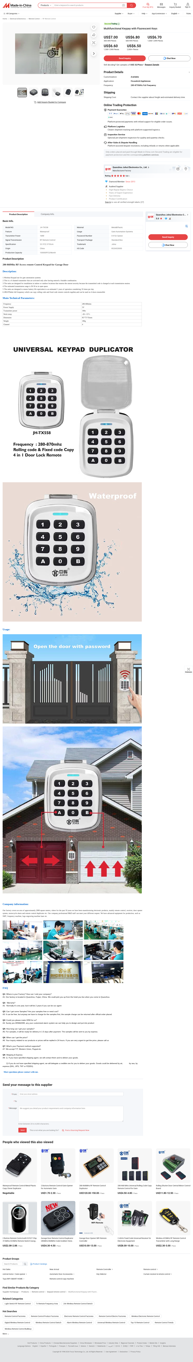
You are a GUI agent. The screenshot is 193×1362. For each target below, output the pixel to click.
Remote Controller (103, 1269)
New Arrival (54, 1269)
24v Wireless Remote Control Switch (78, 1303)
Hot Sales (6, 1269)
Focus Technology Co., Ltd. (79, 1352)
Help (143, 13)
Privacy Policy (135, 1352)
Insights (163, 1343)
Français (62, 1346)
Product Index (142, 1343)
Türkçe (147, 1346)
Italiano (83, 1346)
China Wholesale (86, 1343)
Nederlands (101, 1346)
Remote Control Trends (164, 1322)
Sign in (187, 7)
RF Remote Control (49, 19)
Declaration (124, 1352)
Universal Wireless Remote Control (111, 1322)
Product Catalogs (39, 1264)
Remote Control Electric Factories (112, 1316)
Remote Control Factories (15, 1316)
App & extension (158, 13)
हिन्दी (131, 1346)
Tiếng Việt (156, 1346)
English (35, 1346)
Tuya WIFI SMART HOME (13, 1278)
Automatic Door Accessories (61, 1274)
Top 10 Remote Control (140, 1322)
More (5, 1333)
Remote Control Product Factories (45, 1316)
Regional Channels (127, 1343)
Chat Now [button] (171, 58)
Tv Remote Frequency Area (47, 1303)
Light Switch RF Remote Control (18, 1303)
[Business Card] (186, 226)
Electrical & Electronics (18, 19)
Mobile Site (153, 1343)
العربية (110, 1346)
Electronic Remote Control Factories (78, 1316)
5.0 (158, 218)
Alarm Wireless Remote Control (79, 1322)
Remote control (150, 1269)
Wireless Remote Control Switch (48, 1322)
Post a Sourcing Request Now (75, 1130)
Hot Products (32, 1343)
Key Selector (101, 1274)
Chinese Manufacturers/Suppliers (65, 1343)
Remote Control (34, 19)
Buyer (130, 13)
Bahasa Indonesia (169, 1346)
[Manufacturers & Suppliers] (17, 5)
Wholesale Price (100, 1343)
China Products (45, 1343)
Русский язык (73, 1346)
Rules (188, 13)
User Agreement (111, 1352)
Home (5, 19)
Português (52, 1346)
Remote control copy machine (62, 1278)
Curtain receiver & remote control (157, 1274)
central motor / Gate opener (14, 1274)
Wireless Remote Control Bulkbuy (18, 1329)
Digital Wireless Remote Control (17, 1322)
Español (43, 1346)
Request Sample (152, 64)
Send (22, 1130)
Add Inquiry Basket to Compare (51, 102)
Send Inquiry (125, 58)
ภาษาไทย (139, 1346)
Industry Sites (113, 1343)
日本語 (125, 1346)
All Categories (11, 13)
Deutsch (92, 1346)
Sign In (108, 202)
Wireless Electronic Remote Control (145, 1316)
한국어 (117, 1346)
